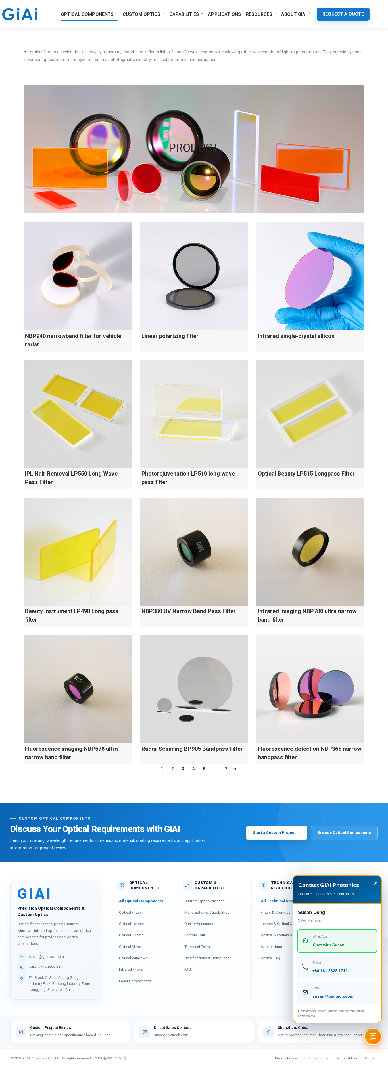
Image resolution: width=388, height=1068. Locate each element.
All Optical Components (141, 901)
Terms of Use (346, 1058)
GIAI (34, 894)
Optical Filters (130, 912)
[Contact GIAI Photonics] (373, 1036)
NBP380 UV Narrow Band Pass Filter (188, 611)
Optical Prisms (131, 935)
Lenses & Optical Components (286, 923)
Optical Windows (133, 958)
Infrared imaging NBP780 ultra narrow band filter (307, 615)
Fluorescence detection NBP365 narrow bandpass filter (309, 753)
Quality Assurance (199, 923)
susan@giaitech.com (46, 956)
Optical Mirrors (131, 946)
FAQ (187, 969)
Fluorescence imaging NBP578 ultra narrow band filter (71, 753)
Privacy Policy (286, 1058)
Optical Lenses (131, 923)
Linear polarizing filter (170, 336)
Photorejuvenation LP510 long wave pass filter (188, 477)
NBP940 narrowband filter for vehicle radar (73, 340)
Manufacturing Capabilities (206, 912)
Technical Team (197, 946)
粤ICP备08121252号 (110, 1058)
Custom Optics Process (204, 901)
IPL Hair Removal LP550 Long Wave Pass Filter (71, 477)
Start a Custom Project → (277, 832)
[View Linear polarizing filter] (194, 276)
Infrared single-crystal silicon (296, 336)
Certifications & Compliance (207, 958)
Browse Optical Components (344, 832)
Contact (371, 1058)
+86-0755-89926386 (47, 967)
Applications (271, 946)
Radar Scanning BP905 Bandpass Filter (192, 748)
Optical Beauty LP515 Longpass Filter (306, 473)
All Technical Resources (283, 901)
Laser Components (135, 981)
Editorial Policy (316, 1058)
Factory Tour (194, 935)
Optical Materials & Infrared (283, 935)
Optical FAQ (270, 958)
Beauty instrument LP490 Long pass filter (71, 615)
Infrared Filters (131, 969)
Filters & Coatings (276, 912)
